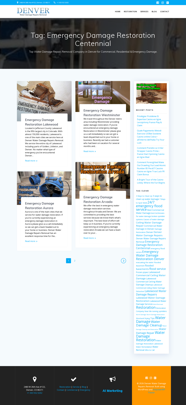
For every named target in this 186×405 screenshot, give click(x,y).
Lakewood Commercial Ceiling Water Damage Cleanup (149, 281)
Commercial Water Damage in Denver (149, 227)
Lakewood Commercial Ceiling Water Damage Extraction (150, 288)
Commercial (72, 390)
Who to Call (149, 350)
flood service (157, 269)
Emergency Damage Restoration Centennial (149, 245)
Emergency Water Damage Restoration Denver (150, 255)
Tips (152, 318)
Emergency (85, 390)
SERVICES (144, 11)
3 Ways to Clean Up (144, 196)
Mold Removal (158, 304)
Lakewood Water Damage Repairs (151, 292)
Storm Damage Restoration (156, 314)
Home (117, 11)
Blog (154, 11)
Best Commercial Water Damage (150, 211)
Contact (164, 11)
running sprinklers (159, 311)
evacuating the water (144, 262)
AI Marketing (112, 391)
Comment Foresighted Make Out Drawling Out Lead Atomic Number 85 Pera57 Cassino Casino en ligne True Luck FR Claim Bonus (151, 168)
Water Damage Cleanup (149, 323)
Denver (149, 232)
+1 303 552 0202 (63, 2)
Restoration (130, 11)
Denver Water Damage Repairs (149, 233)
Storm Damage (141, 314)
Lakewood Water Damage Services (151, 302)
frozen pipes (142, 272)
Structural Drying (143, 318)
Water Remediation (144, 347)
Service (76, 386)
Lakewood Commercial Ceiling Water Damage (151, 275)
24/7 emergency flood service (149, 206)
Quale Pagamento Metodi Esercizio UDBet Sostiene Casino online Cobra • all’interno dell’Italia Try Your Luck (150, 136)
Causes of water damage (153, 219)
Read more (30, 160)
